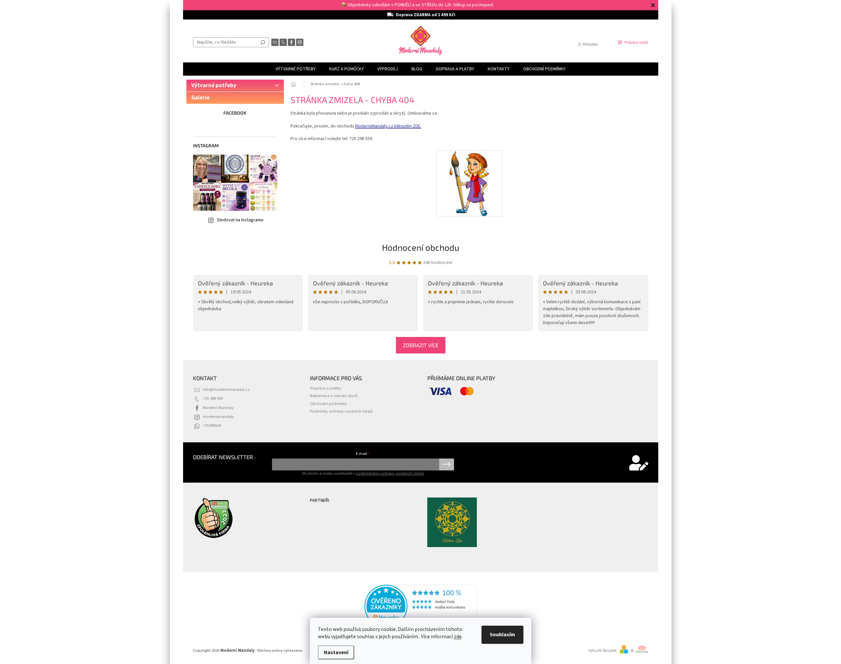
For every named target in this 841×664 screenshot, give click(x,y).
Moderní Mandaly (218, 408)
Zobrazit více (421, 345)
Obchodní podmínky (328, 404)
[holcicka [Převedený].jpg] (469, 183)
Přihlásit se (446, 464)
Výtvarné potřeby (213, 86)
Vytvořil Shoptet (603, 650)
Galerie (200, 98)
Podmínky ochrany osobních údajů (341, 411)
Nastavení (336, 652)
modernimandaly (218, 417)
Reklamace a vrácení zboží (334, 396)
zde (458, 636)
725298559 (212, 425)
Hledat (262, 42)
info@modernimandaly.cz (226, 389)
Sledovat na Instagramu (240, 220)
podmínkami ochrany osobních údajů (390, 473)
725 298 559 (213, 398)
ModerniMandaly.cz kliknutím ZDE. (388, 126)
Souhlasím (502, 634)
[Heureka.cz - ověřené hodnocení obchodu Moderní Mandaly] (420, 606)
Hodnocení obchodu (420, 247)
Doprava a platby (325, 388)
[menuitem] (295, 69)
